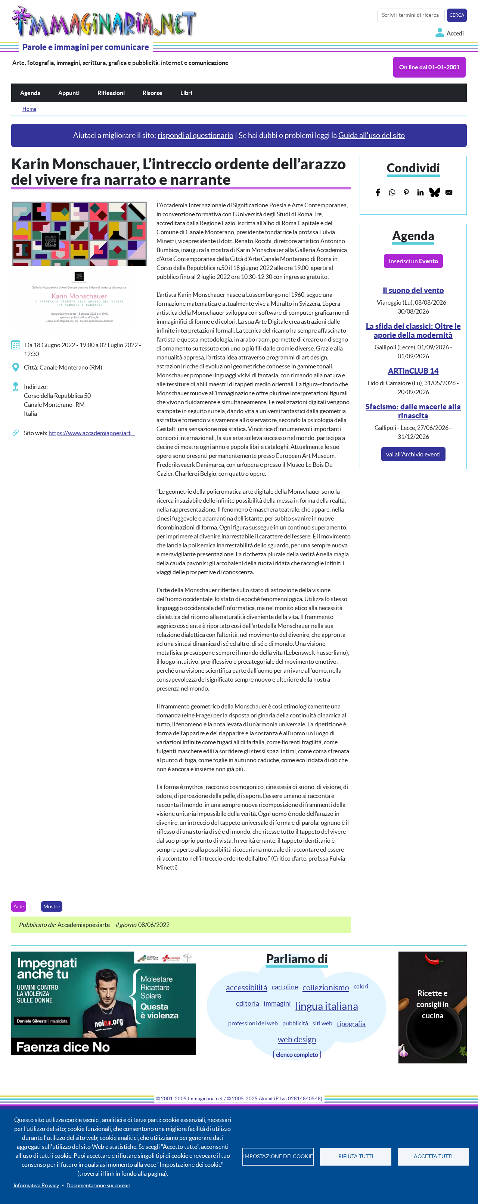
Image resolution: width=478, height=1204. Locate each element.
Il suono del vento (413, 290)
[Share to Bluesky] (434, 192)
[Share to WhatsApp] (392, 192)
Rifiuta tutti (355, 1156)
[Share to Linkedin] (420, 192)
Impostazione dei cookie (278, 1156)
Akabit (266, 1098)
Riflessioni (111, 92)
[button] (79, 264)
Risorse (152, 92)
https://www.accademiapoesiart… (92, 433)
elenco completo (297, 1054)
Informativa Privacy (36, 1185)
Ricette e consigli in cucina (432, 1004)
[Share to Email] (448, 192)
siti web (322, 1023)
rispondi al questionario (195, 135)
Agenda (30, 92)
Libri (186, 92)
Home (29, 109)
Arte (18, 906)
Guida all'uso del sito (371, 135)
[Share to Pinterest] (406, 192)
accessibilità (246, 987)
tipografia (351, 1024)
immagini (277, 1003)
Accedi (455, 33)
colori (361, 986)
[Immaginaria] (105, 19)
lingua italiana (326, 1006)
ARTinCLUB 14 (413, 371)
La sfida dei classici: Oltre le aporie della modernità (413, 330)
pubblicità (295, 1023)
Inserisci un (413, 261)
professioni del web (253, 1023)
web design (297, 1039)
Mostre (51, 906)
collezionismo (325, 987)
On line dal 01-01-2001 (429, 67)
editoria (247, 1003)
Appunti (69, 92)
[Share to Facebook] (378, 192)
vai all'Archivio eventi (413, 454)
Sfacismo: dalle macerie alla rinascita (413, 411)
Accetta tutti (433, 1156)
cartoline (285, 987)
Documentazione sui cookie (98, 1185)
